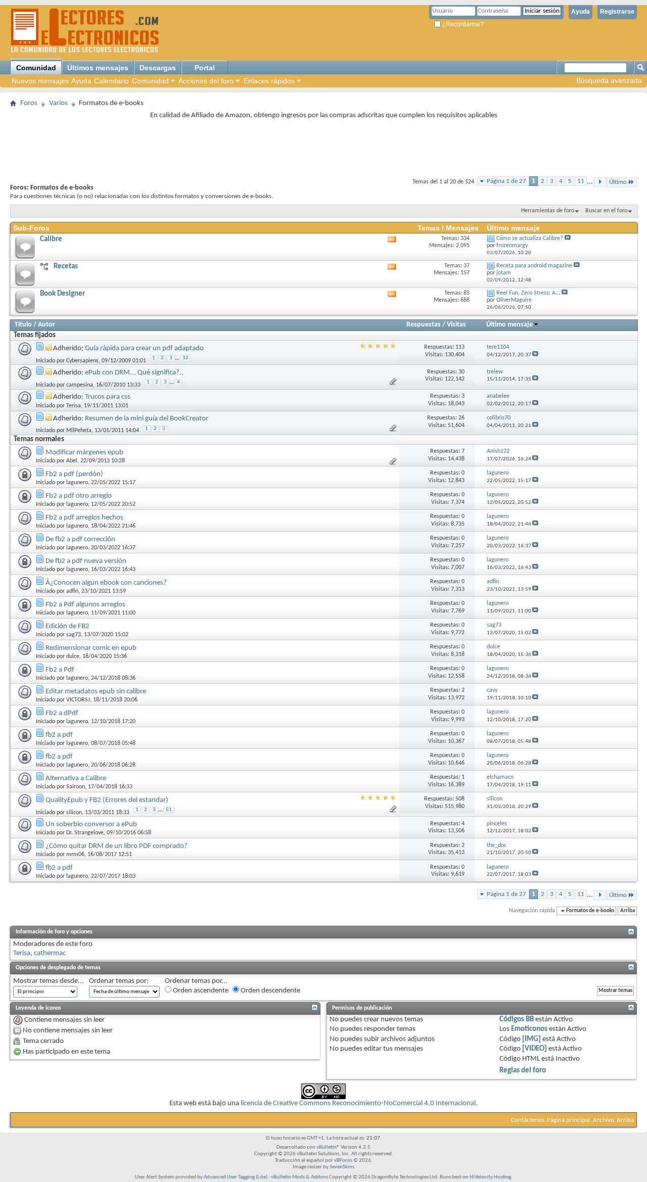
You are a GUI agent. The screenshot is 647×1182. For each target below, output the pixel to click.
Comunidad (36, 68)
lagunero (77, 483)
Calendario (111, 81)
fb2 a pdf (59, 735)
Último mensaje (509, 324)
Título (23, 324)
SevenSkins (342, 1167)
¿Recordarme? (462, 24)
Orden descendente (269, 991)
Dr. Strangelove (85, 833)
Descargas (158, 68)
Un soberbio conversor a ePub (91, 824)
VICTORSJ (78, 700)
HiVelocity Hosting (490, 1177)
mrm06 (75, 855)
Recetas (66, 266)
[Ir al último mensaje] (535, 355)
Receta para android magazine (534, 266)
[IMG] (531, 1039)
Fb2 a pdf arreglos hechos (84, 518)
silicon (74, 813)
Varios (58, 103)
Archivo (603, 1120)
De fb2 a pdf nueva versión (85, 561)
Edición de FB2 (67, 626)
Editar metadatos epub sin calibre (95, 691)
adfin (72, 591)
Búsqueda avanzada (609, 80)
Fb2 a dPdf (61, 713)
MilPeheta (78, 431)
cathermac (50, 953)
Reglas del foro (522, 1070)
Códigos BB (516, 1019)
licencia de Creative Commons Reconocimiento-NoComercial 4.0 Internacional (358, 1103)
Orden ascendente (199, 991)
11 (580, 181)
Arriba (627, 911)
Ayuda (580, 11)
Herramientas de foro (547, 211)
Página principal (568, 1120)
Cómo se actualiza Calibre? (529, 238)
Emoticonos (529, 1029)
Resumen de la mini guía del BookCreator (146, 418)
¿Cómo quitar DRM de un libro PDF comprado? (116, 846)
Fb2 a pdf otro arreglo (78, 496)
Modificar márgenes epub (84, 452)
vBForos (343, 1160)
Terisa (73, 406)
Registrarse (617, 11)
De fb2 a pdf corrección (80, 539)
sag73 (73, 635)
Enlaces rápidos (269, 81)
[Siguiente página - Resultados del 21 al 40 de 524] (599, 182)
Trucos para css (107, 397)
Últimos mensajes (97, 68)
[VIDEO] (534, 1049)
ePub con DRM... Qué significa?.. (134, 372)
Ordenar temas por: (119, 981)
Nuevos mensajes (40, 81)
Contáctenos (527, 1120)
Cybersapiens (82, 361)
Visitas (456, 324)
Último (618, 182)
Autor (46, 324)
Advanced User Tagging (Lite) (235, 1177)
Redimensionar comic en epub (90, 648)
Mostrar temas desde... (48, 981)
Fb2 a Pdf (59, 670)
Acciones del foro (206, 81)
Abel (71, 461)
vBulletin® (328, 1147)
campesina (79, 385)
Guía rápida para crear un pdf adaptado (144, 348)
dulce (72, 656)
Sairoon (75, 787)
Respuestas (423, 324)
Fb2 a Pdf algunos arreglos (85, 604)
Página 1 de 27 (506, 181)
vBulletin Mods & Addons (299, 1177)
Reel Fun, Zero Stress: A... (528, 293)
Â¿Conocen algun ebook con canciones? (106, 583)
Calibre (51, 239)
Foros (28, 103)
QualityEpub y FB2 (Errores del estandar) (106, 800)
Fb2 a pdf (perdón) (74, 474)
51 (169, 810)
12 (185, 358)
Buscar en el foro (606, 211)
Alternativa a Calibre (75, 778)
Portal (205, 68)
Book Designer (62, 294)
